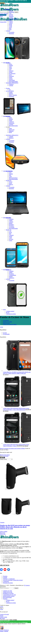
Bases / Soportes (13, 95)
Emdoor (11, 65)
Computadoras (12, 275)
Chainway (11, 121)
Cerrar (1, 327)
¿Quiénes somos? (10, 311)
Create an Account (4, 614)
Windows (11, 84)
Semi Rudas (12, 80)
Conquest (11, 235)
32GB (10, 25)
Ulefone (11, 10)
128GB (11, 22)
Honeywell (11, 129)
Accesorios (11, 32)
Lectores (11, 124)
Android (11, 85)
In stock (5, 332)
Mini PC (11, 184)
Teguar (10, 72)
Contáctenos (6, 581)
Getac (10, 66)
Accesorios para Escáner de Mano (17, 448)
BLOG (7, 312)
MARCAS (8, 229)
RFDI (10, 132)
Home (1, 448)
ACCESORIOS (10, 91)
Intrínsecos (11, 277)
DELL (10, 64)
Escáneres (11, 273)
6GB (10, 29)
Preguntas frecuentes (8, 582)
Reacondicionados (13, 18)
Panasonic (11, 76)
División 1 (11, 224)
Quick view (3, 534)
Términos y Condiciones (9, 578)
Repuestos (11, 33)
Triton (10, 68)
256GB (11, 21)
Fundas (10, 92)
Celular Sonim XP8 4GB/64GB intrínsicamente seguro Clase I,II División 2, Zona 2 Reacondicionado (16, 409)
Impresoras (11, 123)
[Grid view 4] (4, 458)
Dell (10, 175)
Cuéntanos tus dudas (11, 314)
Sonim (10, 77)
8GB (10, 28)
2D (10, 89)
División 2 (11, 225)
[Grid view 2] (1, 458)
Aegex (10, 240)
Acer (10, 69)
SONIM (11, 14)
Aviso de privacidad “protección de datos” (13, 580)
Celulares (11, 219)
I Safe (10, 237)
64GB (10, 24)
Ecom (10, 183)
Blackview (11, 12)
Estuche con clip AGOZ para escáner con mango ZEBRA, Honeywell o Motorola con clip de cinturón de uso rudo (15, 527)
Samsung (11, 70)
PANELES (8, 180)
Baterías (11, 93)
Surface (11, 78)
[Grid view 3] (2, 458)
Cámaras (11, 221)
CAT (10, 13)
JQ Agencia (27, 585)
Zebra (10, 74)
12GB (10, 26)
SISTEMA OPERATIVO (12, 82)
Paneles (11, 276)
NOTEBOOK (9, 171)
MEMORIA (9, 20)
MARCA (8, 9)
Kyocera (11, 239)
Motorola (11, 16)
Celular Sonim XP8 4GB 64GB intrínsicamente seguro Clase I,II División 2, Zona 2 (16, 445)
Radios (10, 223)
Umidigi (11, 17)
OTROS (8, 30)
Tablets (10, 220)
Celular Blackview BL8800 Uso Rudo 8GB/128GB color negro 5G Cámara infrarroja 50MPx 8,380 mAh (17, 372)
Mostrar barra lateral (5, 454)
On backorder (6, 334)
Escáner (8, 88)
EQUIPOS (8, 217)
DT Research (12, 73)
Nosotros (5, 576)
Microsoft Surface (13, 177)
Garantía (5, 577)
